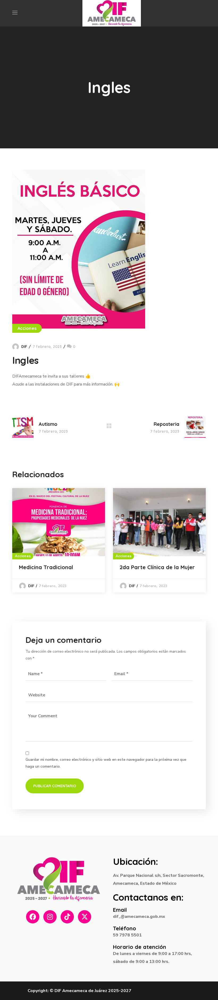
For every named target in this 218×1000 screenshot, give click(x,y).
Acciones (27, 328)
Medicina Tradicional (46, 567)
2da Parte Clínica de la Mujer (157, 567)
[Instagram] (50, 916)
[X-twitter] (84, 916)
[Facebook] (32, 916)
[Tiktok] (67, 916)
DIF (24, 346)
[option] (58, 540)
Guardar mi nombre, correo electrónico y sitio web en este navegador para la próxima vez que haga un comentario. (106, 763)
